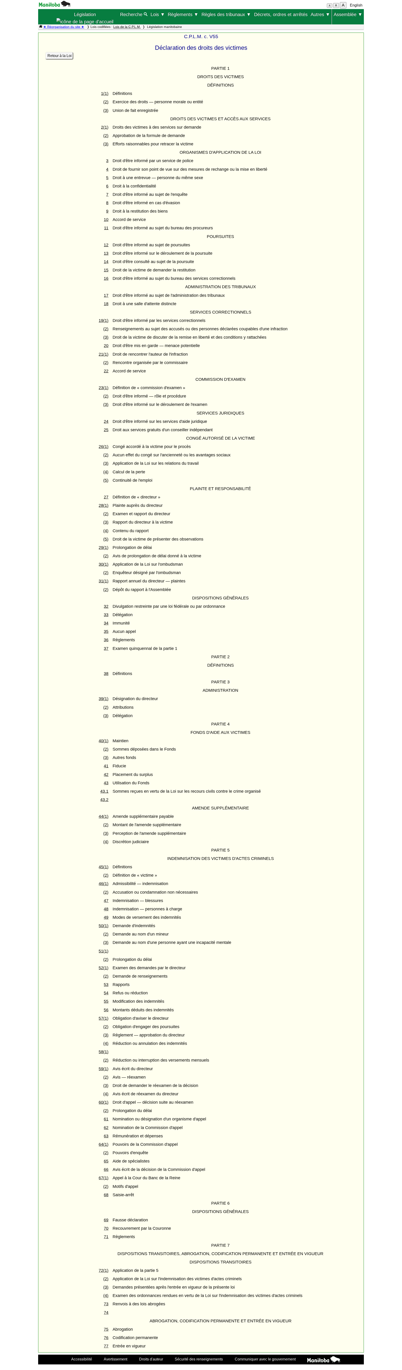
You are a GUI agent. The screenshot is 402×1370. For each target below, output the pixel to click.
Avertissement (115, 1359)
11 (106, 228)
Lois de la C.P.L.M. (127, 27)
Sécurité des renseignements (199, 1359)
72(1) (103, 1270)
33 (106, 614)
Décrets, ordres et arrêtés (281, 14)
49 (106, 917)
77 (106, 1346)
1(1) (104, 93)
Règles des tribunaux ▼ (226, 14)
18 (106, 303)
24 (106, 421)
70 (106, 1228)
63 (106, 1136)
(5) (105, 480)
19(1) (103, 320)
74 (106, 1312)
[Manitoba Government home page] (324, 1360)
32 (106, 606)
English (356, 5)
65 (106, 1161)
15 (106, 270)
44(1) (103, 816)
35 (106, 631)
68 (106, 1195)
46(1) (103, 883)
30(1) (103, 564)
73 (106, 1304)
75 (106, 1329)
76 (106, 1337)
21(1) (103, 354)
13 (106, 253)
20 (106, 345)
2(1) (104, 127)
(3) (105, 110)
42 (106, 774)
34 (106, 623)
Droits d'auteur (151, 1359)
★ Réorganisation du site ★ (63, 27)
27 (106, 497)
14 (106, 261)
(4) (105, 472)
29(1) (103, 547)
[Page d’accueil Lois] (40, 27)
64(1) (103, 1144)
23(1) (103, 387)
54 (106, 993)
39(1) (103, 698)
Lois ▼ (158, 14)
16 (106, 278)
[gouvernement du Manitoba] (54, 5)
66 (106, 1169)
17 (106, 295)
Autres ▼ (320, 14)
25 (106, 430)
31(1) (103, 581)
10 (106, 219)
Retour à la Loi (59, 56)
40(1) (103, 740)
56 (106, 1010)
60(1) (103, 1102)
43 (106, 783)
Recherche (132, 14)
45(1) (103, 867)
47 (106, 900)
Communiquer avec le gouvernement (265, 1359)
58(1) (103, 1051)
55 (106, 1001)
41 (106, 766)
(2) (105, 102)
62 (106, 1127)
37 (106, 648)
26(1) (103, 446)
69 (106, 1220)
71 (106, 1236)
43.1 (104, 791)
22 (106, 371)
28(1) (103, 505)
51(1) (103, 951)
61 (106, 1119)
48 (106, 909)
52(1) (103, 968)
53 (106, 984)
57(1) (103, 1018)
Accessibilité (81, 1359)
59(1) (103, 1068)
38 (106, 673)
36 (106, 640)
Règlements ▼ (183, 14)
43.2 (104, 799)
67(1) (103, 1178)
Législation (85, 14)
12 (106, 245)
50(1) (103, 925)
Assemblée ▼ (348, 14)
